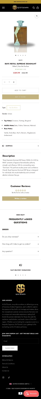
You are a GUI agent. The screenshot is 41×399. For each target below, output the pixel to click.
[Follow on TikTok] (9, 377)
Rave (20, 60)
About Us (5, 367)
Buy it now (20, 97)
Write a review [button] (20, 198)
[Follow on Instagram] (3, 377)
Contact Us (5, 371)
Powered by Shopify (28, 388)
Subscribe (9, 348)
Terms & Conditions (8, 364)
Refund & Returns (7, 360)
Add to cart (20, 90)
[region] (20, 267)
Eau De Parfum (14, 108)
